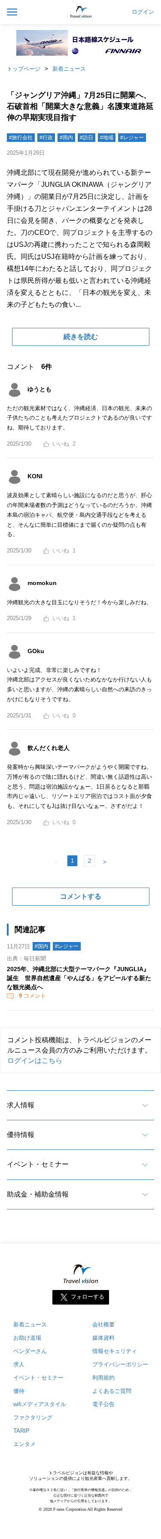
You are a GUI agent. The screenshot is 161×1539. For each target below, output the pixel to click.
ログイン (143, 12)
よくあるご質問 (111, 1391)
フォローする (87, 1297)
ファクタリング (32, 1417)
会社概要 (103, 1324)
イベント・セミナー (38, 1164)
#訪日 (86, 138)
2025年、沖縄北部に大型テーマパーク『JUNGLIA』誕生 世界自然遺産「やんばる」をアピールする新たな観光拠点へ (79, 978)
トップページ (23, 69)
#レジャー (132, 138)
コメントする (80, 896)
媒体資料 (103, 1338)
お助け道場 (27, 1338)
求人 (18, 1364)
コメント (32, 996)
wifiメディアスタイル (39, 1404)
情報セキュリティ (114, 1351)
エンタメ (24, 1444)
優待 (18, 1391)
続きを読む (81, 336)
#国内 (66, 138)
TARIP (21, 1431)
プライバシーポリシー (120, 1364)
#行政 (46, 138)
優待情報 (20, 1134)
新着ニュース (69, 69)
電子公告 (103, 1404)
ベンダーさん (30, 1351)
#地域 (106, 138)
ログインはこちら (34, 1060)
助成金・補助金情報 (38, 1194)
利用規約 (103, 1377)
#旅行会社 (21, 138)
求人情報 (20, 1105)
